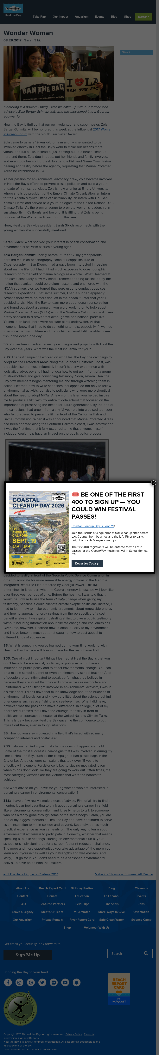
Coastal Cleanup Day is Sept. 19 (93, 526)
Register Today (87, 563)
